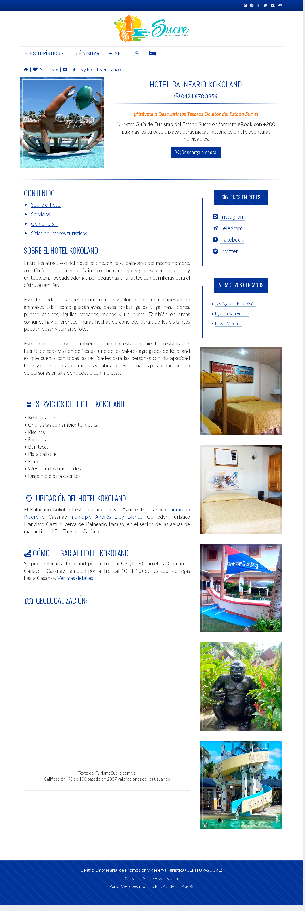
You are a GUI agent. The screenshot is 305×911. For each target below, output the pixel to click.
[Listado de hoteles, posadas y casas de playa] (153, 53)
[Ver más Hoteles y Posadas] (62, 167)
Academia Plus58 (178, 886)
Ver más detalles (75, 578)
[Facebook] (258, 5)
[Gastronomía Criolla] (136, 53)
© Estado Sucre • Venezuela (151, 878)
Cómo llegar (44, 223)
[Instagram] (245, 5)
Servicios (40, 214)
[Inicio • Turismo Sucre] (151, 28)
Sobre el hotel (46, 204)
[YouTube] (273, 5)
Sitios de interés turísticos (59, 233)
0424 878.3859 (199, 96)
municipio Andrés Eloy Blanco (106, 517)
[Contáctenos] (280, 5)
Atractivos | (49, 69)
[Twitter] (265, 5)
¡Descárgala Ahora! (198, 152)
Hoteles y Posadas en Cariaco (95, 69)
